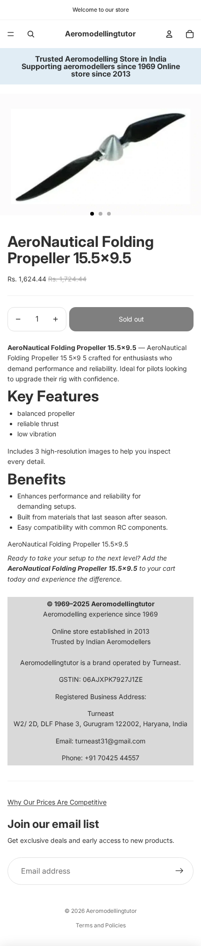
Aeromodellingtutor (111, 910)
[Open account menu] (169, 34)
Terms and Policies (101, 925)
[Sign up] (179, 871)
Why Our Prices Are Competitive (57, 802)
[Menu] (11, 34)
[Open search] (31, 34)
